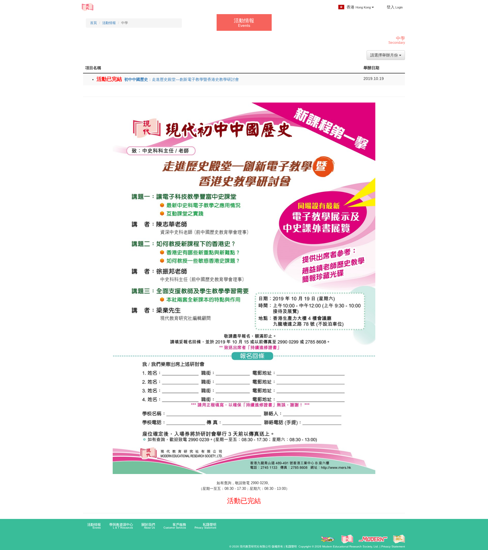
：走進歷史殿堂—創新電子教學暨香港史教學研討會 (181, 79)
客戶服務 (258, 8)
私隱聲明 (205, 526)
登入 (395, 7)
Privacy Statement (393, 546)
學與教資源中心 (149, 8)
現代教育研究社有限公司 (255, 546)
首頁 (93, 23)
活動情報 (112, 8)
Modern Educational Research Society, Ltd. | (351, 546)
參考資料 (189, 8)
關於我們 (223, 8)
